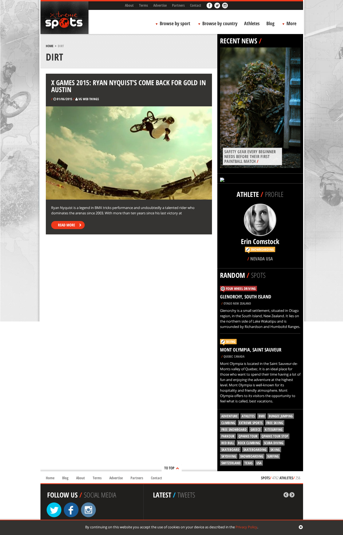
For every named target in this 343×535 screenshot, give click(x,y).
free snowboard (234, 429)
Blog (270, 23)
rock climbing (249, 442)
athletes (248, 416)
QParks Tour (248, 436)
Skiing (230, 341)
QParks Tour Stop (275, 436)
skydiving (228, 456)
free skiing (274, 422)
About (129, 5)
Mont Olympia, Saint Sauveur (250, 349)
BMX (262, 416)
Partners (178, 5)
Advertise (160, 5)
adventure (229, 416)
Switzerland (230, 463)
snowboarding (251, 456)
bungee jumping (281, 416)
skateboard (230, 449)
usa (259, 463)
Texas (248, 463)
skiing (275, 449)
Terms (143, 5)
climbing (228, 422)
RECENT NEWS (238, 41)
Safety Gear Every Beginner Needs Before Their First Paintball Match (250, 156)
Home (49, 46)
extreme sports (250, 422)
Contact (195, 5)
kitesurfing (273, 429)
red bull (227, 442)
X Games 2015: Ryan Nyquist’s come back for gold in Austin (128, 86)
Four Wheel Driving (241, 288)
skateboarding (254, 449)
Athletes (252, 23)
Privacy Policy (246, 527)
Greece (256, 429)
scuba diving (273, 442)
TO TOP (169, 467)
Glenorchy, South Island (245, 296)
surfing (273, 456)
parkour (227, 436)
